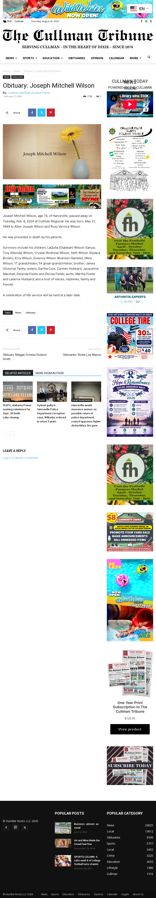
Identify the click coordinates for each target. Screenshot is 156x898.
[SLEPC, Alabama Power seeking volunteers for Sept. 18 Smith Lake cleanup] (18, 391)
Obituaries (18, 77)
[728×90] (78, 9)
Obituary (31, 312)
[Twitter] (150, 21)
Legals (125, 894)
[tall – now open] (130, 600)
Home (6, 71)
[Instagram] (146, 21)
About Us (138, 894)
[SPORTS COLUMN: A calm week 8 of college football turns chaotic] (63, 860)
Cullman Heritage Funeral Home (29, 92)
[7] (52, 196)
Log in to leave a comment (20, 457)
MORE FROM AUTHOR (50, 373)
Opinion (98, 894)
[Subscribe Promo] (130, 765)
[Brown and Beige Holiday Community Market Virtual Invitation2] (130, 158)
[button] (149, 57)
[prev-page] (5, 433)
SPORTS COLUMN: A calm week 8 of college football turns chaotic (87, 860)
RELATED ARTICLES (18, 373)
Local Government (82, 400)
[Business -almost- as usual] (63, 828)
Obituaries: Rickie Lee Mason (82, 355)
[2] (130, 286)
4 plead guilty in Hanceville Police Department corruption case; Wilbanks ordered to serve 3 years (51, 413)
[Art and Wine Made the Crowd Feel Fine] (63, 843)
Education (68, 894)
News (17, 71)
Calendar (112, 894)
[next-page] (11, 433)
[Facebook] (141, 21)
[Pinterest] (51, 113)
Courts (41, 400)
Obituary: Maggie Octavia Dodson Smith (25, 357)
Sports (55, 894)
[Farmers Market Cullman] (130, 229)
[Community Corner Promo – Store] (130, 532)
